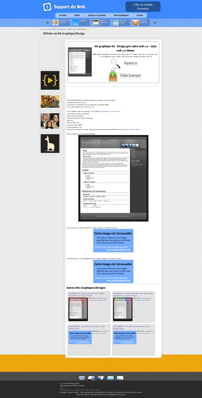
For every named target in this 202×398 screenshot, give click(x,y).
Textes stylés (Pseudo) (123, 21)
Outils (77, 15)
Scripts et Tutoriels (97, 15)
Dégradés (82, 20)
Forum (140, 15)
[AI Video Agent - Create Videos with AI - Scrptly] (50, 89)
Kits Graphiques (121, 15)
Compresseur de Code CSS (64, 21)
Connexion (143, 8)
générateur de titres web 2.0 (110, 111)
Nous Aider (85, 390)
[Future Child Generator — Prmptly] (50, 128)
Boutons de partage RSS (143, 21)
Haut (61, 388)
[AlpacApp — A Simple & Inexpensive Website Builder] (50, 152)
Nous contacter (75, 390)
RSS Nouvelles (95, 390)
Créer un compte (143, 4)
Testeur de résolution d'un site (103, 22)
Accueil (62, 15)
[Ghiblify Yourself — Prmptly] (50, 107)
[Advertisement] (113, 92)
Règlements (64, 390)
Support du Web (51, 29)
